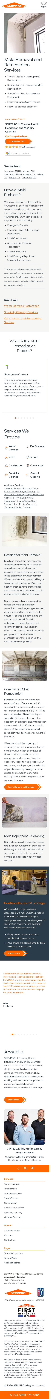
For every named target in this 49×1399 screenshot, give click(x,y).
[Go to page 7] (33, 418)
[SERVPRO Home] (14, 4)
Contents (26, 507)
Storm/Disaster (11, 1198)
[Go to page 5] (27, 418)
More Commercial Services (21, 787)
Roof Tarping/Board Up (25, 504)
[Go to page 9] (36, 1034)
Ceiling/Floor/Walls (13, 498)
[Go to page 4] (24, 418)
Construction (10, 1203)
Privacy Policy (10, 1258)
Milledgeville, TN (27, 174)
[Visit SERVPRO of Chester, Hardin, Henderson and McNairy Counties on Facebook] (32, 1168)
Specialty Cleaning (13, 1212)
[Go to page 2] (18, 418)
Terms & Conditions (13, 1253)
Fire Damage (10, 1188)
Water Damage (11, 1184)
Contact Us (9, 1240)
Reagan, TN (14, 177)
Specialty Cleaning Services (21, 312)
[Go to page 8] (33, 1034)
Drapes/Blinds (23, 501)
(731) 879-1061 (17, 141)
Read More (13, 1099)
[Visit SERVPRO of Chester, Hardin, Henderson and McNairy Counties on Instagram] (25, 1169)
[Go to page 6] (30, 418)
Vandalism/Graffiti (12, 507)
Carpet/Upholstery (34, 494)
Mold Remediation (13, 1193)
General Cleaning (12, 1217)
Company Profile (12, 1230)
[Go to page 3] (21, 418)
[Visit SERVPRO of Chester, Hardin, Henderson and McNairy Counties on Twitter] (17, 1169)
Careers (8, 1235)
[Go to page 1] (15, 418)
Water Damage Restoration (21, 306)
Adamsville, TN (29, 177)
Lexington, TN (11, 171)
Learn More (14, 953)
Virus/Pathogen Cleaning (23, 491)
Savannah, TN (11, 174)
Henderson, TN (26, 171)
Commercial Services (14, 1207)
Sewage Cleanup (12, 488)
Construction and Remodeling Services (22, 320)
